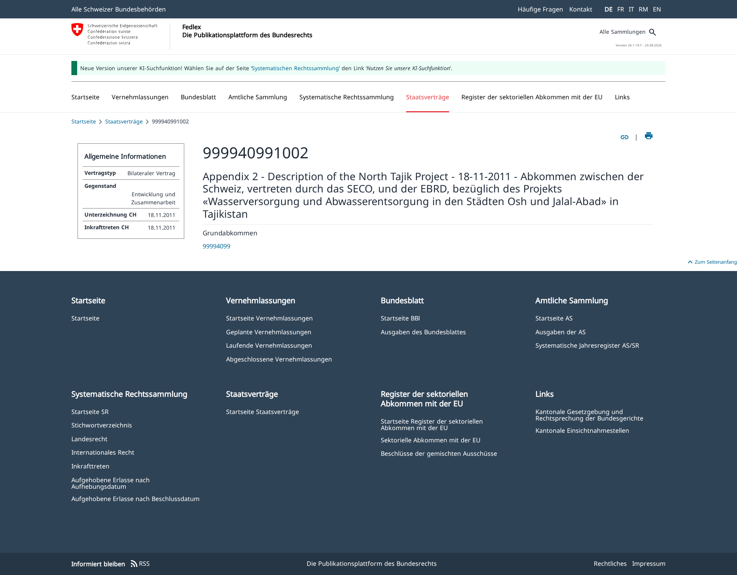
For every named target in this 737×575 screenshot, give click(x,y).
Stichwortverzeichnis (101, 425)
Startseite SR (90, 411)
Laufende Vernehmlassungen (269, 345)
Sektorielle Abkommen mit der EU (431, 440)
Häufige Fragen (540, 9)
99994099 (216, 246)
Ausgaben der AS (560, 332)
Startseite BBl (400, 318)
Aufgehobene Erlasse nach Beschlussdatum (135, 499)
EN (657, 9)
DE (609, 9)
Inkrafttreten (90, 466)
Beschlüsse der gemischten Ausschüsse (439, 453)
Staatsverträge (124, 121)
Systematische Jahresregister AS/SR (587, 345)
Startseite (83, 121)
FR (620, 9)
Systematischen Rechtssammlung (295, 68)
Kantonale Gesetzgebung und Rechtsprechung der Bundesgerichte (589, 414)
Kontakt (580, 9)
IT (631, 9)
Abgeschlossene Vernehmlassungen (279, 359)
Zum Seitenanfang (711, 262)
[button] (140, 97)
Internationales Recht (102, 452)
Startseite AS (554, 318)
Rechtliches (610, 563)
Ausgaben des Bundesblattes (423, 332)
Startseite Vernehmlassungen (269, 318)
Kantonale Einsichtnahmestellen (582, 430)
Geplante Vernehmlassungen (268, 332)
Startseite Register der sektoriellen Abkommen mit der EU (432, 424)
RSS (140, 564)
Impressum (649, 563)
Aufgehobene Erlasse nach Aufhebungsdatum (110, 483)
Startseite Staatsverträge (262, 411)
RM (643, 9)
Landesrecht (89, 439)
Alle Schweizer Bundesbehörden (118, 9)
